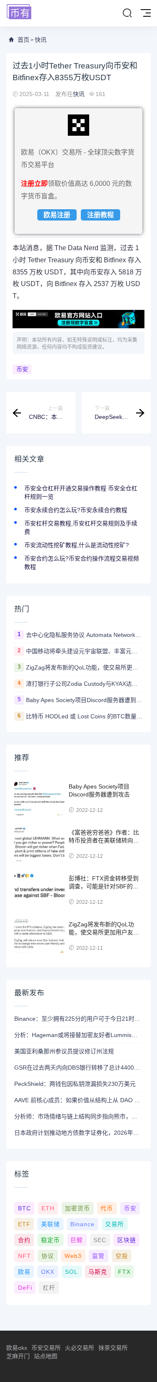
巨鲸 (76, 1240)
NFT (24, 1256)
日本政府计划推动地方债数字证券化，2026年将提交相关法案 (78, 1132)
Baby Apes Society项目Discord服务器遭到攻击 (84, 700)
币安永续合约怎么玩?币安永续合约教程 (75, 510)
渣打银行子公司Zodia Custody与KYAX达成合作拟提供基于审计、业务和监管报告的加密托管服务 (84, 683)
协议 (47, 1256)
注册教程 (100, 214)
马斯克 (97, 1271)
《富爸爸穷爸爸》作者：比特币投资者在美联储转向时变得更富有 (104, 840)
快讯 (40, 39)
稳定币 (50, 1240)
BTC (24, 1208)
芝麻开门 (18, 1356)
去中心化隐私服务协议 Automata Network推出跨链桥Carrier (84, 634)
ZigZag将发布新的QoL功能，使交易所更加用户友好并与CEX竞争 (84, 667)
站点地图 (45, 1356)
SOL (71, 1271)
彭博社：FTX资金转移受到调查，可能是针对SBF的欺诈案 (104, 886)
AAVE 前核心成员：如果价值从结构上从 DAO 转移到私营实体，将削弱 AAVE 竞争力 (78, 1100)
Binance (82, 1224)
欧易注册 (57, 214)
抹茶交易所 (113, 1347)
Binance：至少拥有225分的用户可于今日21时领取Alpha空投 (78, 1018)
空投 (122, 1256)
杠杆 (49, 1287)
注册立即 (34, 183)
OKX (47, 1271)
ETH (47, 1208)
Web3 (73, 1256)
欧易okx (16, 1347)
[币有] (19, 12)
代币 (106, 1208)
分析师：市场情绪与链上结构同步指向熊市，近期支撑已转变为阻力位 (78, 1116)
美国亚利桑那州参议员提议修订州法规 (64, 1051)
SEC (99, 1240)
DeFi (25, 1287)
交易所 (114, 1224)
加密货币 (77, 1208)
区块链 (126, 1240)
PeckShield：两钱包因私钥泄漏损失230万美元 (75, 1083)
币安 (22, 369)
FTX (124, 1271)
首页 (23, 39)
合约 (24, 1240)
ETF (24, 1224)
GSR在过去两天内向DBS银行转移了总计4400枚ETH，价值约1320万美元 (78, 1067)
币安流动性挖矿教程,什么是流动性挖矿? (76, 545)
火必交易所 (79, 1347)
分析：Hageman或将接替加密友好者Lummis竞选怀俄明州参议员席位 (78, 1035)
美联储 (50, 1224)
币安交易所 (46, 1347)
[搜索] (127, 13)
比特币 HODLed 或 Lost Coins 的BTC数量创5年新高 (84, 716)
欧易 (24, 1271)
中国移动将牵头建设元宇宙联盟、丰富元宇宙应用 (84, 651)
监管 (98, 1256)
